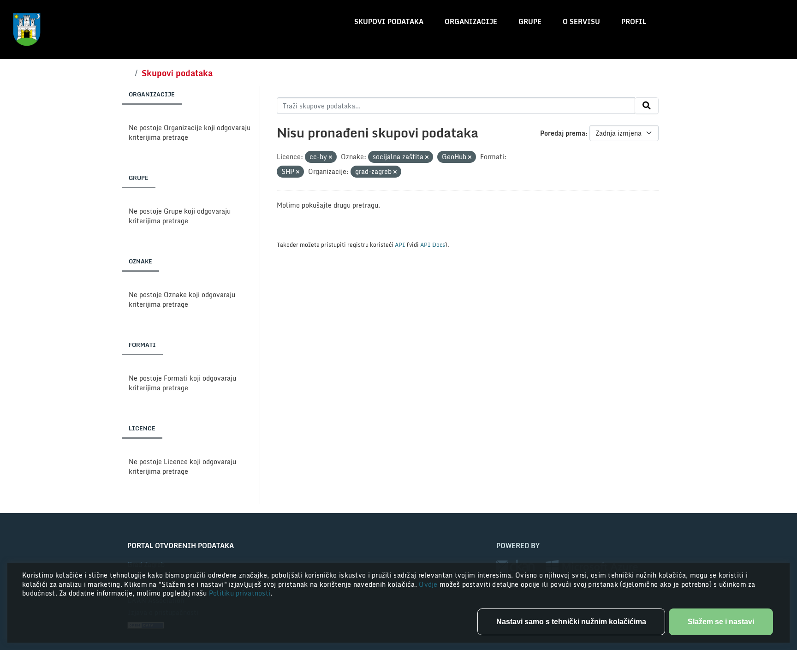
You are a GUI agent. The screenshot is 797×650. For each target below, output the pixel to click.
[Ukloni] (330, 157)
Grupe (529, 21)
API (400, 244)
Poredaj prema (562, 133)
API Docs (432, 244)
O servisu (581, 21)
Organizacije (471, 21)
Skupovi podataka (388, 21)
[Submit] (647, 105)
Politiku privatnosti (240, 593)
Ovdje (429, 584)
